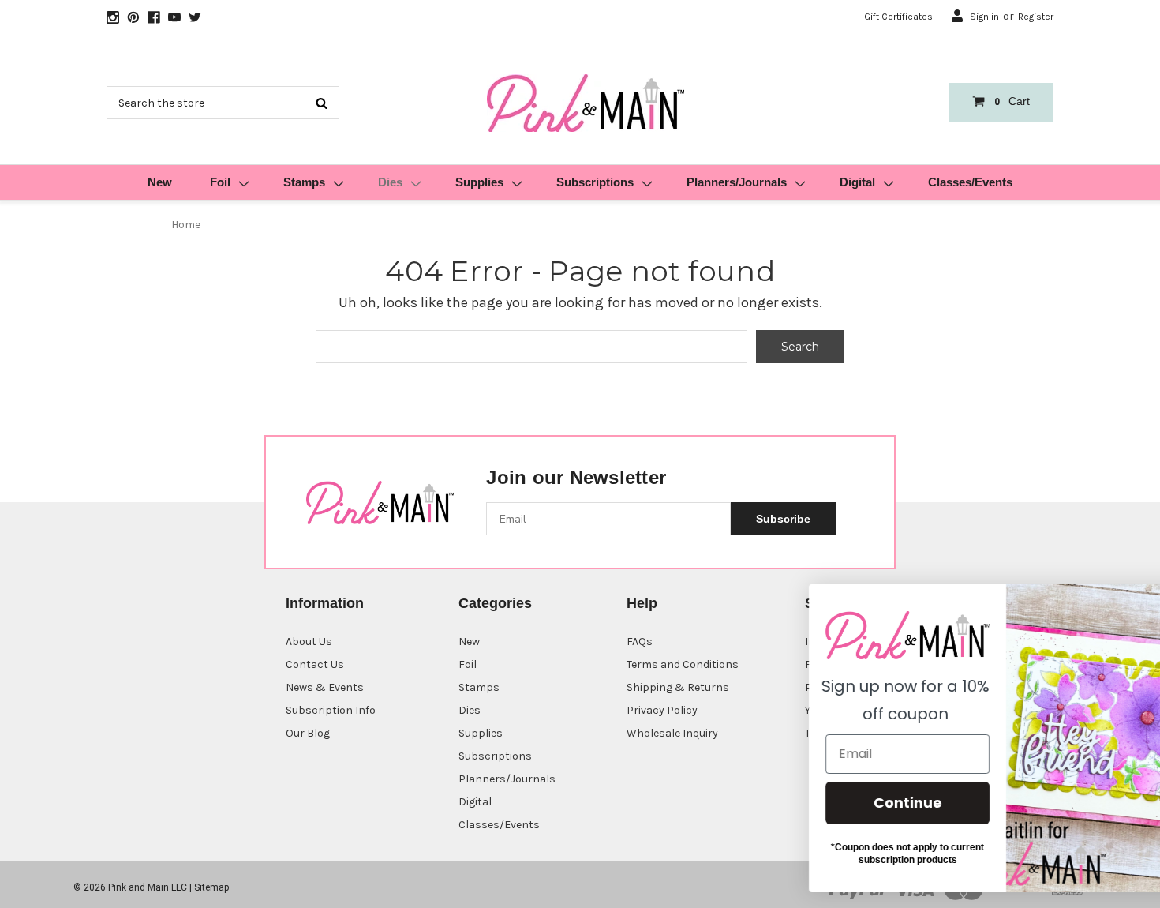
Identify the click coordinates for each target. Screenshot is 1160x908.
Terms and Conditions (683, 664)
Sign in (984, 16)
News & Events (325, 687)
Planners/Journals (737, 182)
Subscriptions (595, 182)
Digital (857, 182)
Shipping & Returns (678, 687)
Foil (220, 182)
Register (1035, 16)
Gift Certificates (898, 16)
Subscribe (783, 518)
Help (642, 603)
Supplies (479, 182)
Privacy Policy (662, 710)
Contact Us (315, 664)
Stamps (304, 182)
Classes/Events (970, 182)
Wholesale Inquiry (672, 733)
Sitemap (211, 887)
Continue (848, 802)
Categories (495, 603)
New (160, 182)
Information (325, 603)
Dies (390, 182)
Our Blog (308, 733)
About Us (309, 641)
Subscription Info (331, 710)
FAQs (640, 641)
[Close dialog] (1124, 604)
